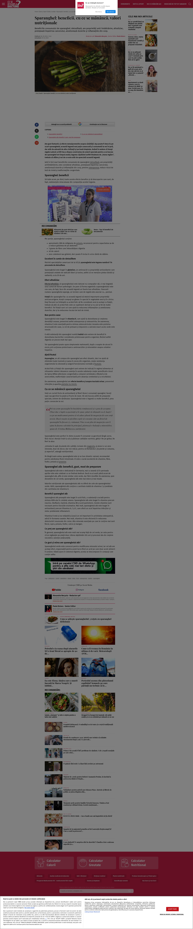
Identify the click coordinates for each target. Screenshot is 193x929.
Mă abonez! (110, 11)
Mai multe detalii (29, 907)
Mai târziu (98, 11)
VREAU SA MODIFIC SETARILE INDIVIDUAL (172, 914)
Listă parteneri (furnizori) (92, 912)
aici (46, 918)
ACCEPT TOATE (172, 909)
